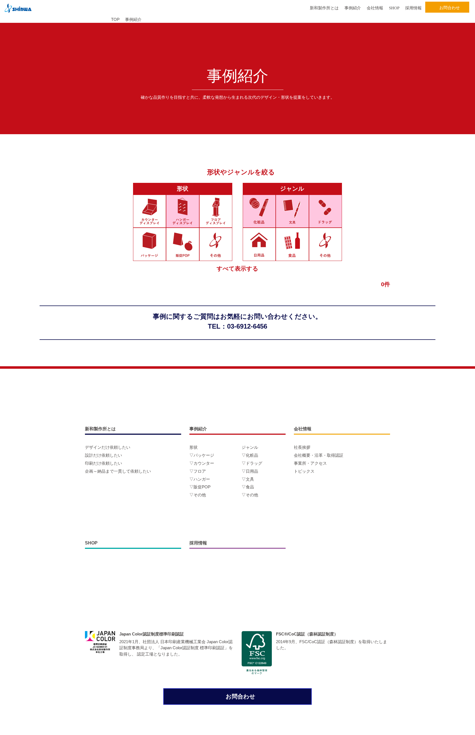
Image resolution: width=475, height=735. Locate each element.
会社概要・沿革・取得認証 (318, 455)
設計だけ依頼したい (103, 455)
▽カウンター (201, 463)
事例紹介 (352, 8)
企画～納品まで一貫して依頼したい (118, 471)
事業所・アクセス (310, 463)
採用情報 (413, 8)
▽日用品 (250, 471)
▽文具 (248, 479)
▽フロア (197, 471)
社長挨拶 (302, 447)
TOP (115, 19)
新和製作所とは (324, 8)
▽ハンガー (199, 479)
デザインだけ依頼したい (107, 447)
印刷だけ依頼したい (103, 463)
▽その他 (197, 494)
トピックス (304, 471)
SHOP (394, 8)
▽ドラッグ (252, 463)
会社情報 (375, 8)
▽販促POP (200, 487)
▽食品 (248, 487)
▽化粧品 (250, 455)
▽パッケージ (201, 455)
